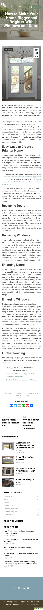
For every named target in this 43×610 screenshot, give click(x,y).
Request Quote (37, 7)
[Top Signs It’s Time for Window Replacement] (8, 475)
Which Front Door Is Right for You (11, 422)
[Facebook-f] (14, 588)
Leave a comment (22, 395)
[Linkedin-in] (24, 588)
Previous (6, 417)
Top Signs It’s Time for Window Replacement (25, 469)
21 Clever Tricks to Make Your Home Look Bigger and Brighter (21, 176)
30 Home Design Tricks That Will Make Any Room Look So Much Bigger (21, 181)
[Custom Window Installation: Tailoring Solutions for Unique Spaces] (8, 449)
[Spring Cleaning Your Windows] (8, 464)
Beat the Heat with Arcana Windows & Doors (21, 547)
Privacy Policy (25, 604)
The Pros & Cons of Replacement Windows (22, 380)
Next (25, 417)
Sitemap (34, 604)
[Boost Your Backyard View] (8, 486)
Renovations (8, 49)
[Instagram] (19, 588)
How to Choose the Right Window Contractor (31, 424)
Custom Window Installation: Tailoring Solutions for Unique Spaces (25, 446)
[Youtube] (28, 588)
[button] (15, 7)
